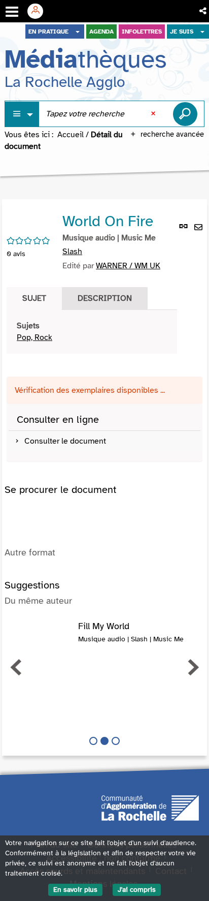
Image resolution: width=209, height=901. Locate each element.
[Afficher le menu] (12, 12)
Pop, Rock (34, 337)
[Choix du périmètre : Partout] (22, 114)
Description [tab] (105, 298)
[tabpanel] (92, 332)
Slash (72, 251)
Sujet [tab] (34, 298)
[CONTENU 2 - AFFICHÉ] (104, 741)
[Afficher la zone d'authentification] (39, 11)
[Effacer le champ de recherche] (154, 114)
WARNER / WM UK (128, 266)
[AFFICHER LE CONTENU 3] (116, 741)
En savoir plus (75, 889)
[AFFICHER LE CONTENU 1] (93, 741)
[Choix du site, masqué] (77, 31)
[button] (203, 11)
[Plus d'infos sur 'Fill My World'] (41, 632)
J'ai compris (137, 889)
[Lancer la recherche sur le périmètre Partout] (185, 114)
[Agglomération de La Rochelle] (150, 807)
